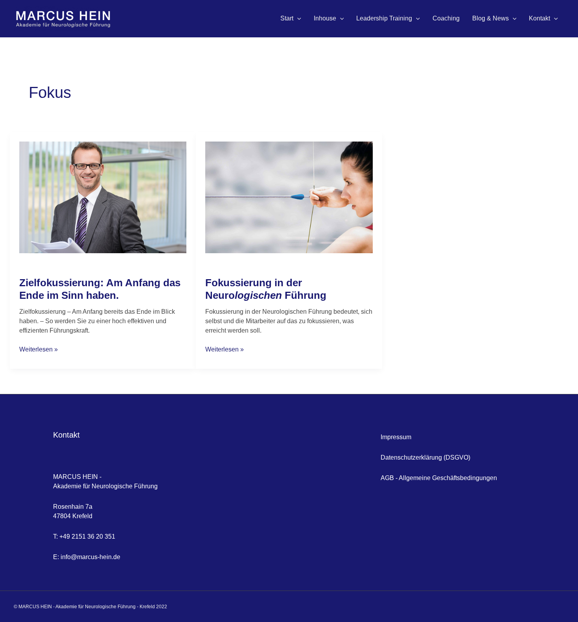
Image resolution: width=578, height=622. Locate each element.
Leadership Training (384, 18)
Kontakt (539, 18)
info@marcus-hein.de (90, 557)
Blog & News (490, 18)
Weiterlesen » (38, 349)
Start (286, 18)
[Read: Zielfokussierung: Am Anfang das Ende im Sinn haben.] (102, 196)
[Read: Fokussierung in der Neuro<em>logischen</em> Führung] (288, 196)
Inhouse (325, 18)
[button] (297, 18)
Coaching (446, 18)
